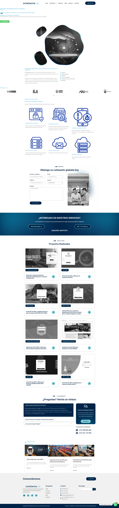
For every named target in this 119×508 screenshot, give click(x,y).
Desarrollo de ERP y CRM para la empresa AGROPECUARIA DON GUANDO (35, 383)
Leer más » (29, 468)
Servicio (49, 180)
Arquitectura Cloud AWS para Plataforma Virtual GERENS (70, 347)
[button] (53, 95)
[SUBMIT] (94, 489)
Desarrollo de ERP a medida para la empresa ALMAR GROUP (71, 383)
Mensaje (32, 186)
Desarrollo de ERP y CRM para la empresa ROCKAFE (71, 276)
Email (48, 174)
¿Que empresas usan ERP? (35, 459)
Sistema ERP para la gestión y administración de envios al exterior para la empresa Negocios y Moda (72, 312)
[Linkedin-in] (36, 495)
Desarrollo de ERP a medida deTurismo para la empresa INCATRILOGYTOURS (37, 312)
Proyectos (60, 3)
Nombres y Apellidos (35, 174)
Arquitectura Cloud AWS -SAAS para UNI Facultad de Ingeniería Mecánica (36, 347)
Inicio (46, 3)
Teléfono (32, 180)
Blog (66, 3)
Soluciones (52, 3)
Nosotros (70, 3)
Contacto (76, 3)
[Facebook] (24, 495)
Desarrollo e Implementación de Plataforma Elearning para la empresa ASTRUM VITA (36, 276)
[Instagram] (28, 495)
